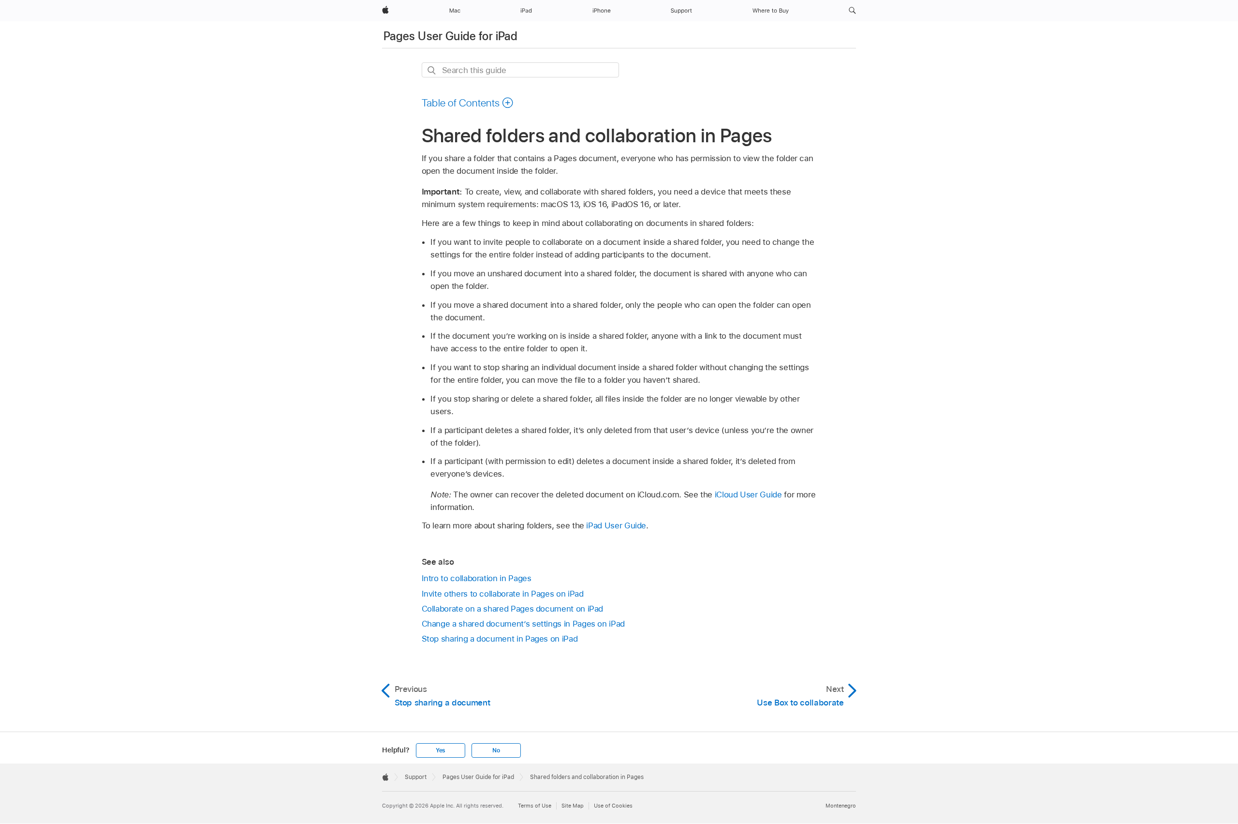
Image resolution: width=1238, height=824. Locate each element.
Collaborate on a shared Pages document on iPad (513, 609)
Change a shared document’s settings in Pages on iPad (523, 624)
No (496, 750)
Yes (440, 750)
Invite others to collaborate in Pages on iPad (503, 594)
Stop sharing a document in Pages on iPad (500, 639)
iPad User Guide (616, 525)
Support (416, 777)
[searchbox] (520, 69)
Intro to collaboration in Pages (476, 578)
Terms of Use (534, 805)
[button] (852, 10)
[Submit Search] (432, 70)
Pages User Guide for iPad (450, 36)
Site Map (572, 805)
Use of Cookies (613, 805)
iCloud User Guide (748, 494)
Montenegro (840, 805)
